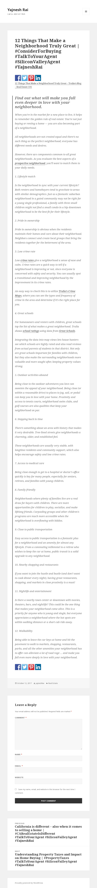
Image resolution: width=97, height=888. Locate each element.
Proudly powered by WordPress (29, 883)
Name (18, 754)
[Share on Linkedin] (38, 78)
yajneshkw (40, 683)
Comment (21, 717)
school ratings (31, 331)
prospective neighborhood (30, 163)
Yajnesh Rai (17, 9)
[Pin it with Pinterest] (31, 78)
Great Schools (67, 331)
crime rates (27, 260)
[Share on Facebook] (18, 78)
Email (19, 766)
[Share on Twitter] (25, 78)
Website (19, 777)
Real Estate (53, 683)
